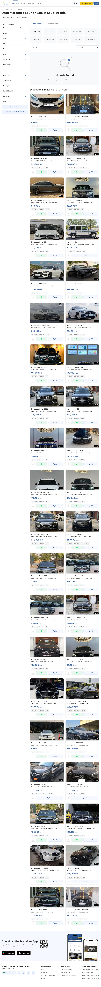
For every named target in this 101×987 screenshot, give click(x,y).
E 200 (82, 460)
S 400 (82, 376)
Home (42, 969)
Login (96, 3)
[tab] (37, 23)
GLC (47, 167)
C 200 (82, 334)
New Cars (23, 3)
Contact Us (44, 972)
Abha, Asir (71, 251)
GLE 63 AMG (84, 126)
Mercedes (41, 126)
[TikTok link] (23, 972)
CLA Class (83, 167)
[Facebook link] (19, 972)
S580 (47, 710)
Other (47, 251)
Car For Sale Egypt (66, 969)
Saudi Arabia (8, 973)
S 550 (82, 835)
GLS (82, 543)
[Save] (61, 96)
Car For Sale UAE (66, 972)
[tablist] (64, 23)
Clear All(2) (25, 17)
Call (56, 130)
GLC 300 (83, 710)
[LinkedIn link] (28, 972)
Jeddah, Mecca (37, 794)
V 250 (50, 794)
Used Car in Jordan (88, 972)
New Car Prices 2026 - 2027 (15, 112)
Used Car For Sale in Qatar (90, 975)
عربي (77, 3)
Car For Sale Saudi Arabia (69, 975)
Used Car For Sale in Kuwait (90, 969)
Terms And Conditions (48, 975)
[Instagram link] (33, 972)
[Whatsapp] (41, 130)
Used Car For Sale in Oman (90, 978)
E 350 (82, 209)
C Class (47, 334)
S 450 (82, 418)
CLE (47, 293)
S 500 (47, 877)
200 (46, 126)
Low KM (87, 543)
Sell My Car (87, 3)
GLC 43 (47, 501)
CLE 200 (48, 209)
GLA (47, 668)
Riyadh (35, 126)
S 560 (47, 835)
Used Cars (15, 3)
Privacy (43, 978)
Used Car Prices (15, 107)
